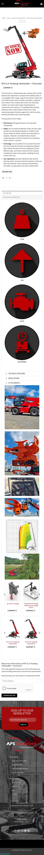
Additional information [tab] (11, 197)
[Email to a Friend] (9, 177)
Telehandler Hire (17, 765)
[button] (3, 3)
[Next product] (20, 21)
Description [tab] (7, 193)
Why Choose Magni (18, 772)
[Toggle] (6, 374)
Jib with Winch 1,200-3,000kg (31, 604)
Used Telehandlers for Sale (20, 769)
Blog (13, 790)
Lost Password (5, 854)
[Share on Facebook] (6, 177)
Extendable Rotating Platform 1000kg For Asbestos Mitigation (13, 605)
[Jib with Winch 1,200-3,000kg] (31, 590)
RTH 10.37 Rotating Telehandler (12, 643)
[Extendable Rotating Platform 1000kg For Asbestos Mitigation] (13, 590)
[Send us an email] (18, 830)
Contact (14, 794)
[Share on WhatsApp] (3, 177)
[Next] (39, 598)
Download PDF (9, 695)
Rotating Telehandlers (34, 18)
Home (3, 18)
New (8, 18)
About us (14, 782)
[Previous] (5, 598)
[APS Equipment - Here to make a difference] (22, 3)
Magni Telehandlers (18, 18)
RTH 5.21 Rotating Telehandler (31, 643)
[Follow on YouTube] (28, 830)
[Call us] (22, 830)
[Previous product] (23, 21)
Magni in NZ (15, 786)
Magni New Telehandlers (19, 761)
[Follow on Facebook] (15, 830)
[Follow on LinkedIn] (25, 830)
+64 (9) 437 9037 (22, 819)
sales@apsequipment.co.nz (22, 821)
